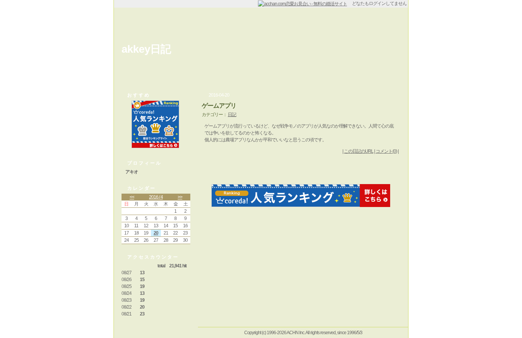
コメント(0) (386, 151)
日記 (232, 114)
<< (132, 197)
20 (156, 233)
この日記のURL (358, 151)
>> (180, 197)
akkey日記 (146, 49)
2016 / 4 (156, 197)
